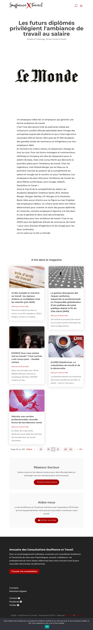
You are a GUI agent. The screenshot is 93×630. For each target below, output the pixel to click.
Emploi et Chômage (36, 39)
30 (65, 449)
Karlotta (69, 615)
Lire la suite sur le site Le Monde (33, 233)
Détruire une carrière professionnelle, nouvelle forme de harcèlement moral (26, 419)
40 (70, 449)
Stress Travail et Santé (56, 39)
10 (41, 449)
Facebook (14, 601)
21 (58, 449)
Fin (81, 449)
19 (48, 449)
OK (47, 627)
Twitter (12, 605)
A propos (13, 588)
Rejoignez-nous (48, 482)
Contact (13, 598)
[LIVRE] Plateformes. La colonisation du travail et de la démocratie (65, 365)
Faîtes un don (48, 520)
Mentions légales (18, 591)
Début (29, 449)
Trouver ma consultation (24, 571)
